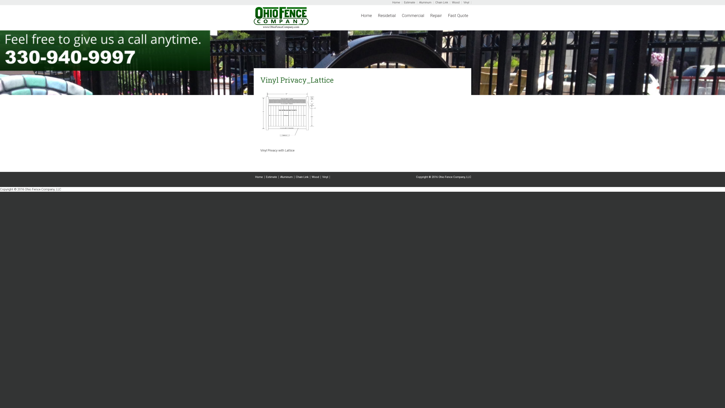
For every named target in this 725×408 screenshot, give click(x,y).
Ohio (295, 18)
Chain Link (302, 177)
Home (259, 177)
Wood (315, 177)
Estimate (271, 177)
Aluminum (286, 177)
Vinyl (325, 177)
